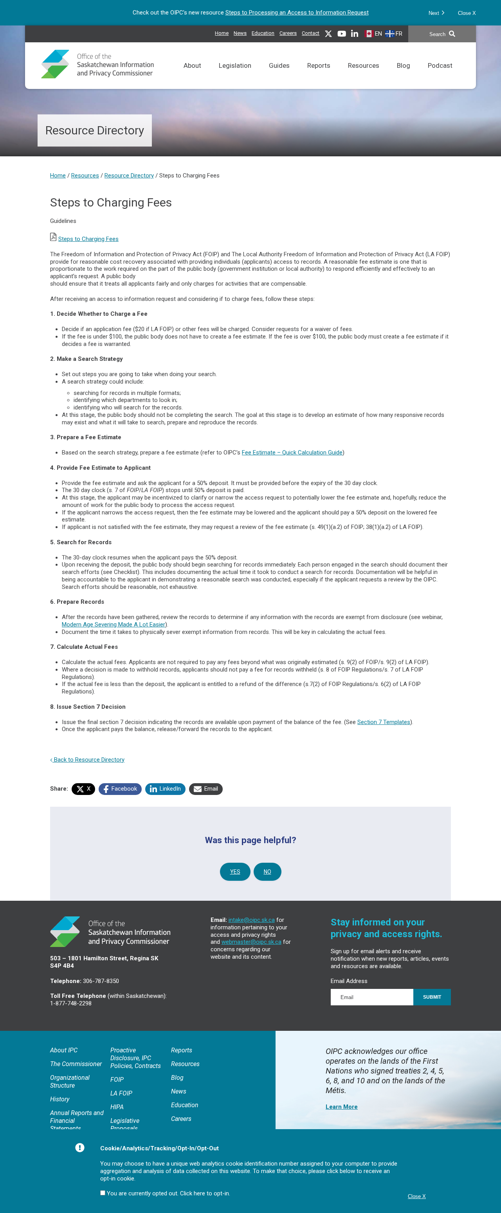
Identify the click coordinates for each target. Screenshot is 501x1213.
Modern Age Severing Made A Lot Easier (113, 624)
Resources (363, 75)
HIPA (117, 1107)
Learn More (342, 1106)
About (192, 75)
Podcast (440, 75)
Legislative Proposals (124, 1124)
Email (210, 788)
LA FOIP (121, 1093)
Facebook (123, 788)
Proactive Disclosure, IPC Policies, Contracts (135, 1058)
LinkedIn (169, 788)
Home (222, 33)
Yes (235, 872)
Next (435, 13)
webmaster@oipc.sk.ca (251, 941)
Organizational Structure (70, 1081)
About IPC (63, 1050)
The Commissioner (76, 1064)
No (267, 872)
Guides (279, 75)
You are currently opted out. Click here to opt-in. (168, 1193)
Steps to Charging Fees (88, 239)
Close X (467, 13)
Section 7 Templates (383, 722)
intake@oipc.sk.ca (252, 919)
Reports (319, 75)
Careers (288, 32)
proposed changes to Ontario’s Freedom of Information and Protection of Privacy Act (280, 12)
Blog (403, 75)
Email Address (349, 981)
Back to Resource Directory (88, 759)
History (59, 1099)
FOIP (117, 1079)
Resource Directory (129, 175)
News (240, 32)
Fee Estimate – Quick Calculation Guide (292, 452)
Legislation (235, 75)
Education (263, 32)
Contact (310, 33)
